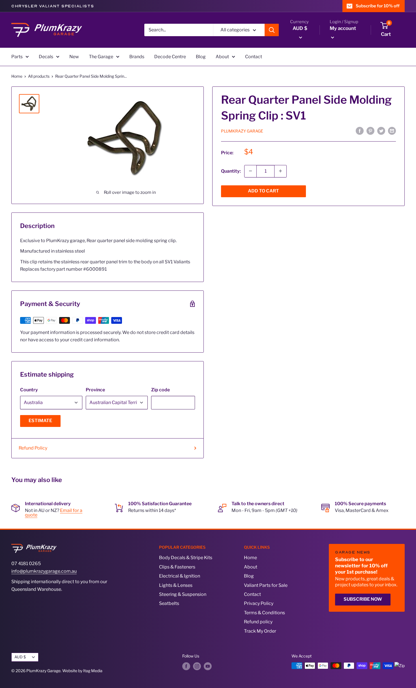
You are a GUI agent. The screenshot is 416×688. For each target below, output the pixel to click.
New (74, 56)
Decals (46, 56)
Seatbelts (169, 603)
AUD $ (20, 657)
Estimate (40, 420)
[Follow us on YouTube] (208, 666)
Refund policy (258, 621)
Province (95, 389)
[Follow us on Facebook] (186, 666)
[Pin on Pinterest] (370, 131)
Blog (201, 56)
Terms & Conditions (264, 612)
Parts (17, 56)
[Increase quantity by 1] (280, 171)
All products (39, 76)
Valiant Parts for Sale (266, 585)
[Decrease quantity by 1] (250, 171)
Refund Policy (33, 448)
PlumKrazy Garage (242, 131)
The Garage (101, 56)
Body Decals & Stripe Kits (185, 557)
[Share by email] (392, 131)
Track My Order (260, 631)
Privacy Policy (258, 603)
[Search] (272, 30)
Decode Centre (170, 56)
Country (29, 389)
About (222, 56)
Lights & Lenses (175, 585)
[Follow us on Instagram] (197, 666)
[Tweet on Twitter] (381, 131)
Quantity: (231, 170)
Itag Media (92, 670)
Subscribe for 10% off (378, 5)
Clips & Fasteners (177, 567)
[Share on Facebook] (360, 131)
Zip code (160, 389)
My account (343, 28)
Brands (136, 56)
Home (16, 76)
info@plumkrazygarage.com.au (44, 571)
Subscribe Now (363, 599)
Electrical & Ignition (179, 576)
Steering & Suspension (182, 594)
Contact (253, 56)
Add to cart (263, 190)
